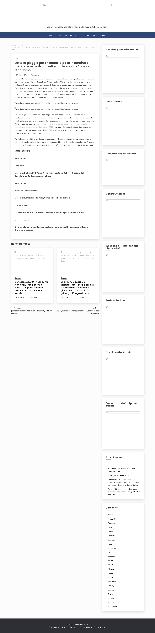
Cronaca (59, 35)
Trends (111, 598)
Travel (110, 594)
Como (110, 531)
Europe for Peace (33, 118)
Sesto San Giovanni (116, 581)
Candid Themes (100, 627)
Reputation (112, 573)
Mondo (111, 565)
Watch (111, 602)
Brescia (111, 527)
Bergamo (111, 523)
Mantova (111, 556)
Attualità (68, 35)
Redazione (35, 75)
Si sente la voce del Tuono (118, 475)
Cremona (111, 535)
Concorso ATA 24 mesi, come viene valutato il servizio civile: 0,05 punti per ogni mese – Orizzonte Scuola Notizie (31, 287)
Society (111, 585)
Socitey (111, 590)
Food (110, 544)
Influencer (112, 548)
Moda (77, 35)
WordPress (112, 606)
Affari (95, 35)
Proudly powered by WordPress (62, 627)
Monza (111, 569)
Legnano (111, 552)
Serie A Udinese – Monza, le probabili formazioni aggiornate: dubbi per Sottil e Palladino (124, 492)
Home (50, 35)
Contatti (103, 35)
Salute (87, 35)
